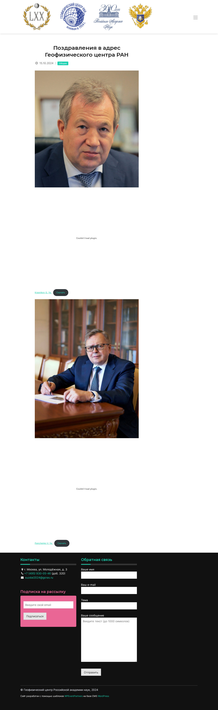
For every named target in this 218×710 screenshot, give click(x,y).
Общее (63, 63)
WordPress (103, 696)
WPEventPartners (73, 696)
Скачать (60, 292)
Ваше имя (87, 569)
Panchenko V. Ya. (44, 543)
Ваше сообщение (92, 615)
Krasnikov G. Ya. (43, 292)
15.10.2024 (46, 63)
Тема (84, 600)
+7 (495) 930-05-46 (37, 573)
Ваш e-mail (88, 584)
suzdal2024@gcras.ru (39, 577)
